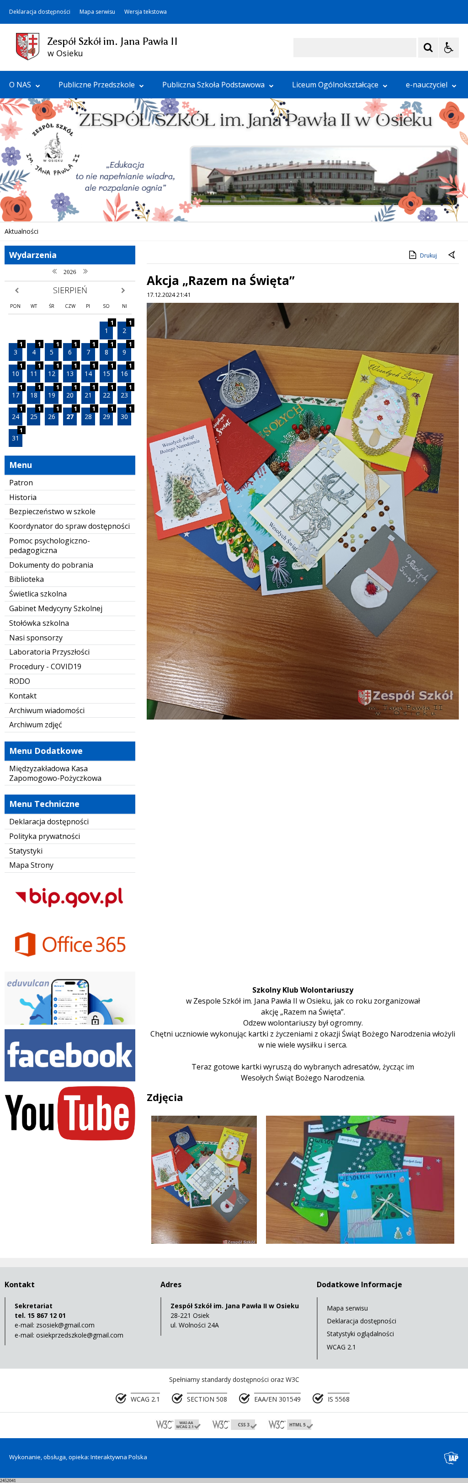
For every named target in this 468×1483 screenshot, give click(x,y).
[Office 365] (70, 964)
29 (108, 414)
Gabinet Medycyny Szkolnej (55, 608)
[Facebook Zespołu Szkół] (70, 1078)
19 (53, 392)
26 (53, 414)
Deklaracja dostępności (39, 12)
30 (126, 414)
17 (17, 392)
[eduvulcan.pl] (70, 1022)
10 (17, 371)
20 (71, 392)
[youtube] (70, 1138)
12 (53, 371)
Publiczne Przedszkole (96, 85)
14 (90, 371)
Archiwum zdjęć (35, 725)
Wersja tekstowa (145, 12)
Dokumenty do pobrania (51, 565)
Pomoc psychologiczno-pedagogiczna (49, 545)
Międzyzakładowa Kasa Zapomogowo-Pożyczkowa (55, 773)
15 (108, 371)
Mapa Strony (31, 865)
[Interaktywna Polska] (451, 1458)
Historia (23, 497)
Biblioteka (26, 579)
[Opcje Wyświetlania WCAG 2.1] (449, 48)
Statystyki (26, 851)
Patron (21, 483)
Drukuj (428, 255)
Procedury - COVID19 (45, 666)
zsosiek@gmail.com (65, 1325)
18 (35, 392)
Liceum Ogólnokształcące (335, 85)
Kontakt (23, 696)
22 (108, 392)
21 (90, 392)
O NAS (20, 85)
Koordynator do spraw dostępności (69, 526)
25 (35, 414)
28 (90, 414)
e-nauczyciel (426, 85)
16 (126, 371)
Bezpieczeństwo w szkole (52, 511)
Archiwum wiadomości (47, 710)
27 (71, 414)
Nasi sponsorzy (36, 638)
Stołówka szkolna (39, 623)
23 (126, 392)
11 (35, 371)
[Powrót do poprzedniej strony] (452, 255)
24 (17, 414)
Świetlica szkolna (38, 594)
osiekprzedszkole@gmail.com (79, 1335)
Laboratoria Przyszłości (49, 652)
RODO (19, 681)
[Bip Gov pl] (70, 914)
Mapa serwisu (97, 12)
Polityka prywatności (44, 836)
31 (17, 435)
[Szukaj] (428, 48)
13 (71, 371)
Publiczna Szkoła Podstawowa (213, 85)
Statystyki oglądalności (360, 1333)
